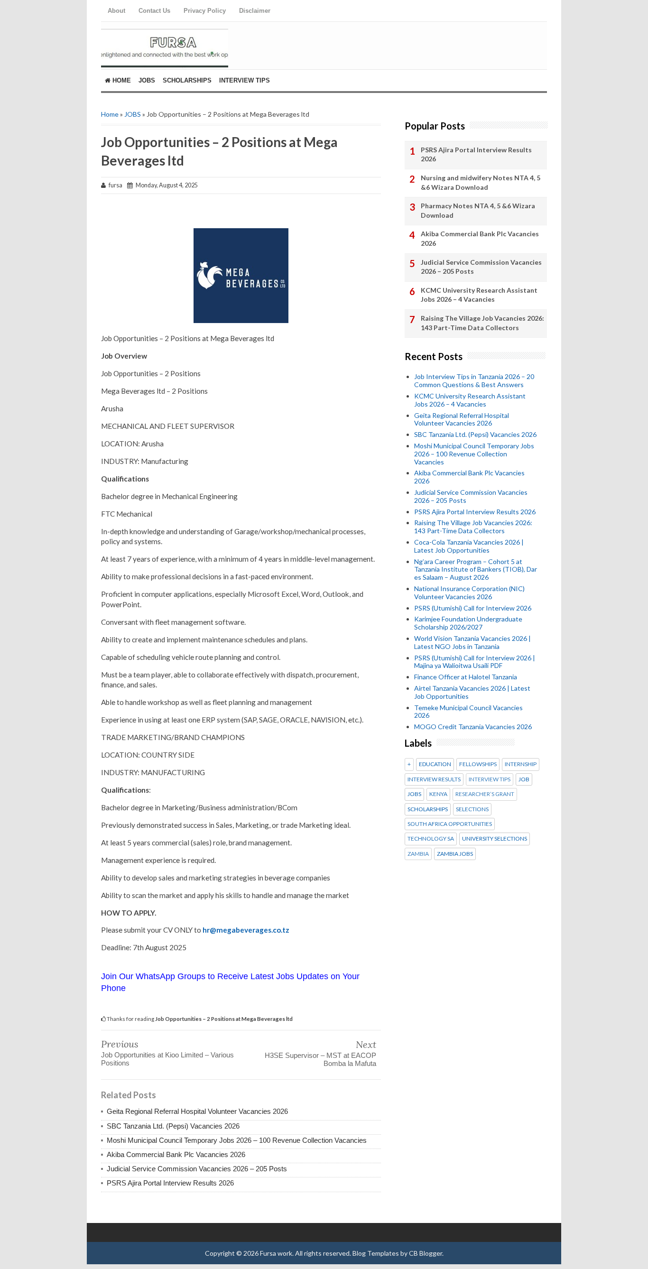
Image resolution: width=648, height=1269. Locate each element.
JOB (523, 779)
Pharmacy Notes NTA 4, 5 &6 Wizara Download (478, 210)
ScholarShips (187, 80)
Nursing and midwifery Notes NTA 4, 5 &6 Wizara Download (480, 182)
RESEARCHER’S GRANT (484, 794)
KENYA (438, 794)
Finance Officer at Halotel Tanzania (465, 677)
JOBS (132, 114)
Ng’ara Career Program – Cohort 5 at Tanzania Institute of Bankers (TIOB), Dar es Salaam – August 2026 (475, 569)
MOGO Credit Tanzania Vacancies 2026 (473, 726)
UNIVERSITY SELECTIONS (494, 838)
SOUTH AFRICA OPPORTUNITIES (449, 824)
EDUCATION (435, 764)
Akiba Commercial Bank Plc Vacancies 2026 (176, 1154)
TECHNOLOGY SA (430, 838)
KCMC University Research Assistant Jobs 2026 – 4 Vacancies (479, 295)
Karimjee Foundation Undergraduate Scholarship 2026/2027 (468, 623)
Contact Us (154, 10)
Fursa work (276, 1253)
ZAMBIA (418, 854)
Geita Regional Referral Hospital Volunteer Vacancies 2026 (197, 1111)
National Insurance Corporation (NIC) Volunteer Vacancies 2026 (469, 592)
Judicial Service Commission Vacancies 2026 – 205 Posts (197, 1169)
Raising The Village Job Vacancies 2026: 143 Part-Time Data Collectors (482, 323)
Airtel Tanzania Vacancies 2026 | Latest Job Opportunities (472, 692)
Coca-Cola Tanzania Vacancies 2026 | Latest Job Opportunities (469, 546)
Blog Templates (375, 1253)
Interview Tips (244, 80)
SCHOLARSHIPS (427, 809)
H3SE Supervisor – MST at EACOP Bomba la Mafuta (320, 1059)
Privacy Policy (205, 10)
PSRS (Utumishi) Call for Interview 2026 (472, 608)
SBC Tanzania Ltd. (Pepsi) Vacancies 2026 (173, 1126)
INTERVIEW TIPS (489, 779)
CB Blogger (425, 1253)
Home (121, 80)
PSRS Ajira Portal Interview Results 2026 (170, 1183)
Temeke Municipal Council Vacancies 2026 (468, 712)
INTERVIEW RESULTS (434, 779)
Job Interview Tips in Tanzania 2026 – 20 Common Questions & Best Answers (474, 380)
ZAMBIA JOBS (455, 854)
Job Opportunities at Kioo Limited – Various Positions (167, 1059)
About (116, 10)
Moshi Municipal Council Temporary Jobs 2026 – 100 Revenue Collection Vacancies (237, 1140)
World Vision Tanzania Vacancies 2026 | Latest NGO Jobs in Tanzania (472, 642)
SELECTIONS (472, 809)
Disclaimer (254, 10)
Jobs (147, 80)
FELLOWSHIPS (478, 764)
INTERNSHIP (521, 764)
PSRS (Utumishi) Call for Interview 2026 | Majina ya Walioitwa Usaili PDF (474, 662)
